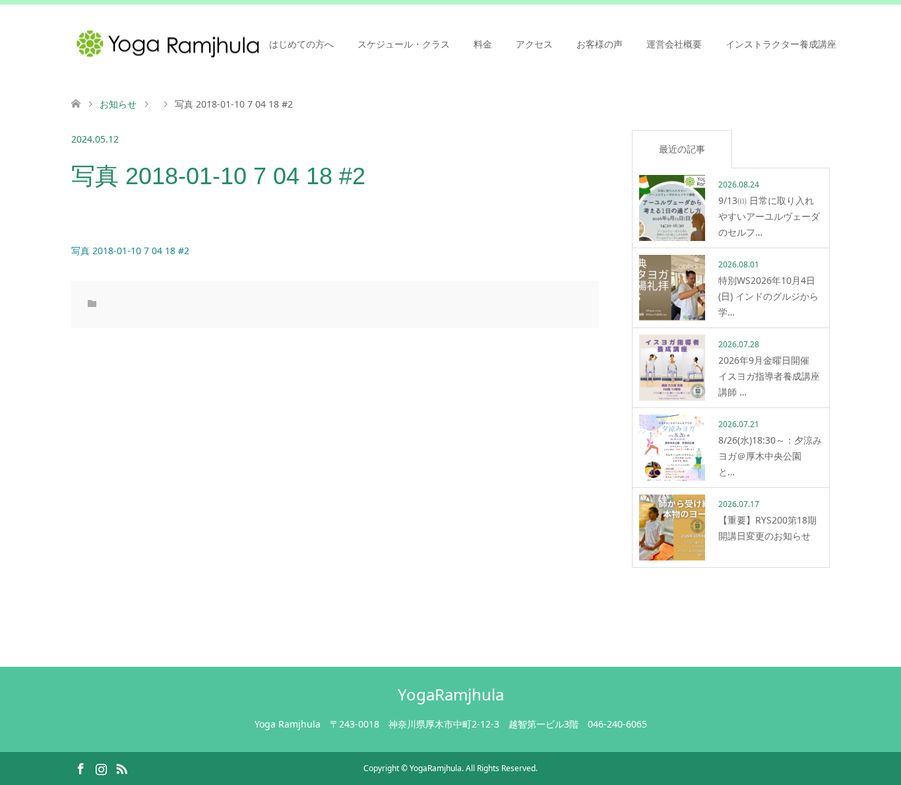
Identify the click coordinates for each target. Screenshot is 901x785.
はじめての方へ (301, 44)
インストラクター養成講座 (781, 44)
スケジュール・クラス (403, 44)
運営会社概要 (674, 44)
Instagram (101, 768)
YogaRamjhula (451, 694)
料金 (483, 44)
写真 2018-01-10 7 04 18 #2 (130, 250)
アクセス (534, 44)
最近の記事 (682, 149)
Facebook (80, 768)
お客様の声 (599, 44)
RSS (121, 768)
